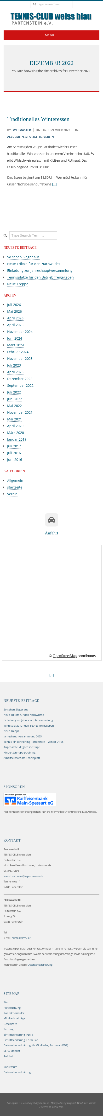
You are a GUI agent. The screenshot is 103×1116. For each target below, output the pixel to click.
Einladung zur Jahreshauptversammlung (39, 270)
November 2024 (20, 331)
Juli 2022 (14, 392)
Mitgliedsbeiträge (14, 1018)
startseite (33, 137)
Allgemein (15, 137)
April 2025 (15, 325)
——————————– (17, 1061)
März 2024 (15, 345)
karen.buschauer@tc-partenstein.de (23, 876)
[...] (54, 184)
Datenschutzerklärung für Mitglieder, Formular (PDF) (36, 1045)
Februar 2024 (18, 351)
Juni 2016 (14, 459)
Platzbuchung (12, 1007)
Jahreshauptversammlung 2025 (23, 736)
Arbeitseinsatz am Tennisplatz (22, 758)
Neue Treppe (17, 284)
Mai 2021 (14, 419)
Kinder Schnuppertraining (19, 752)
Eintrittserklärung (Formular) (21, 1040)
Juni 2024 (14, 338)
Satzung (8, 1029)
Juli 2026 (14, 304)
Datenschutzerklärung (17, 1072)
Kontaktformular (21, 937)
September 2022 (20, 385)
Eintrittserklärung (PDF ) (18, 1034)
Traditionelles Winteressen (38, 119)
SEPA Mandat (12, 1051)
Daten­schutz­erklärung (40, 964)
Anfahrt (8, 1056)
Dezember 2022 (19, 378)
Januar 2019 (16, 439)
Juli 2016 (14, 452)
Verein (48, 137)
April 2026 (15, 318)
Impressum (10, 1067)
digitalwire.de (42, 1103)
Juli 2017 (14, 446)
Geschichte (10, 1024)
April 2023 (15, 372)
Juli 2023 (14, 365)
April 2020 (15, 426)
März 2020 (15, 432)
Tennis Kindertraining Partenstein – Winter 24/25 (33, 741)
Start (6, 1002)
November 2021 (20, 412)
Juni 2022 (14, 399)
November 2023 (20, 358)
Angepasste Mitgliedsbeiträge (22, 747)
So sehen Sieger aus (23, 257)
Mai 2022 (14, 405)
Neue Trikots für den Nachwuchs (33, 263)
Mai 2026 (14, 311)
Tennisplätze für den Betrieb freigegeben (40, 277)
